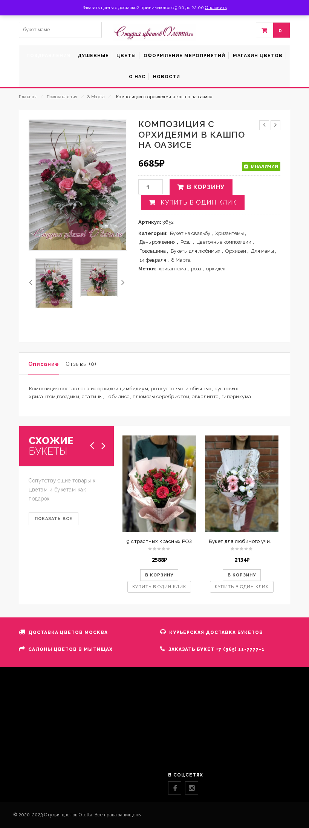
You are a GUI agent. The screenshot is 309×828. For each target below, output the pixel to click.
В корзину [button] (159, 575)
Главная (28, 96)
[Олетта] (154, 32)
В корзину (206, 187)
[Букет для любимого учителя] (241, 483)
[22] (54, 283)
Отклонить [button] (216, 7)
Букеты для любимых (195, 251)
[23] (99, 277)
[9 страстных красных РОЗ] (159, 483)
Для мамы (262, 251)
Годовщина (152, 251)
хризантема (172, 268)
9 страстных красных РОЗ (159, 541)
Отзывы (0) (81, 364)
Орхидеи (235, 251)
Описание (43, 364)
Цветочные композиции (223, 242)
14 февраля (152, 260)
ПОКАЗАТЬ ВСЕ (53, 518)
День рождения (157, 242)
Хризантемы (229, 233)
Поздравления (62, 96)
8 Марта (96, 96)
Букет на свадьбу (190, 233)
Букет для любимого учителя (245, 541)
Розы (186, 242)
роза (196, 268)
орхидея (215, 268)
